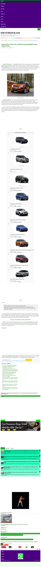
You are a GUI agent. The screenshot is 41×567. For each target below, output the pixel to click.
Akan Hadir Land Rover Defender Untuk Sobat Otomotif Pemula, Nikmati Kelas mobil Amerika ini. (9, 381)
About (2, 549)
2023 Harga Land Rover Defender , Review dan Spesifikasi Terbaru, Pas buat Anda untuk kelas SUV (10, 378)
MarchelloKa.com (10, 32)
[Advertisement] (20, 56)
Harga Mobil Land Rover (7, 64)
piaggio (32, 533)
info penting (13, 539)
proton (26, 533)
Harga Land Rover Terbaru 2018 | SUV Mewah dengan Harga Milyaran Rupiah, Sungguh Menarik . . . (10, 385)
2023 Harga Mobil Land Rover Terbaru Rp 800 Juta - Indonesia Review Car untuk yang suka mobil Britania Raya (10, 388)
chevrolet (5, 533)
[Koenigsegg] (32, 548)
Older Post (38, 420)
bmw (2, 533)
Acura (2, 551)
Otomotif (2, 13)
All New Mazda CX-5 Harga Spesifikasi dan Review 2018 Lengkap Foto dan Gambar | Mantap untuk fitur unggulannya (9, 373)
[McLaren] (26, 548)
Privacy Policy (11, 549)
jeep (23, 533)
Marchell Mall (3, 24)
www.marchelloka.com (7, 99)
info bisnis (8, 539)
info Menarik (24, 539)
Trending (2, 6)
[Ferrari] (20, 547)
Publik (2, 21)
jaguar (36, 533)
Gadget (2, 16)
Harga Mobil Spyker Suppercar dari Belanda (23, 319)
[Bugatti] (4, 547)
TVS (39, 533)
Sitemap (26, 549)
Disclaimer (16, 549)
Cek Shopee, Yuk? (3, 26)
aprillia (9, 533)
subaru (20, 533)
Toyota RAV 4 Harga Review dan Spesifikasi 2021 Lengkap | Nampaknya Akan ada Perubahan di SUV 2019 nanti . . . (9, 366)
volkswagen (16, 533)
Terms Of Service (21, 549)
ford (12, 533)
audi (29, 533)
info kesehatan (30, 539)
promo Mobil (3, 3)
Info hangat (19, 539)
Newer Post (3, 420)
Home (2, 1)
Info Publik (3, 539)
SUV (13, 47)
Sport (2, 19)
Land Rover (10, 47)
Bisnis (2, 11)
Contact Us (14, 548)
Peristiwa (2, 8)
